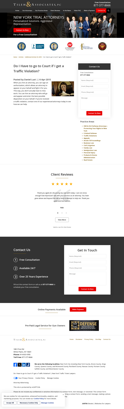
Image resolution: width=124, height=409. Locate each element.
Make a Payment (89, 10)
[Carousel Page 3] (66, 213)
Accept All (10, 403)
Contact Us (101, 10)
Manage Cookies (53, 378)
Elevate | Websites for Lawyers (96, 404)
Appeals (87, 138)
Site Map (98, 339)
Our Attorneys (27, 10)
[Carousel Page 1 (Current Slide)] (58, 213)
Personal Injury (89, 153)
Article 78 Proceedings (92, 141)
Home (17, 10)
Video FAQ (77, 10)
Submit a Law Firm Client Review (62, 227)
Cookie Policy (40, 378)
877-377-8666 (102, 5)
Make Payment (78, 309)
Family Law (88, 148)
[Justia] (28, 365)
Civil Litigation (89, 145)
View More (62, 220)
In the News (67, 10)
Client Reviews (55, 10)
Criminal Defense (90, 133)
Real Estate (88, 160)
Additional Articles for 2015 (33, 57)
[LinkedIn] (24, 365)
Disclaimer (79, 339)
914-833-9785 (25, 354)
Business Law (89, 143)
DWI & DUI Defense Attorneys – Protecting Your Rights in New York (96, 128)
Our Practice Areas (41, 10)
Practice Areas (87, 121)
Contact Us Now (22, 30)
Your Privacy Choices (25, 378)
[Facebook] (15, 365)
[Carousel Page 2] (62, 213)
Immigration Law (90, 150)
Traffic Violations (90, 136)
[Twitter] (20, 365)
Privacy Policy (88, 339)
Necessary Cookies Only (29, 403)
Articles (21, 57)
